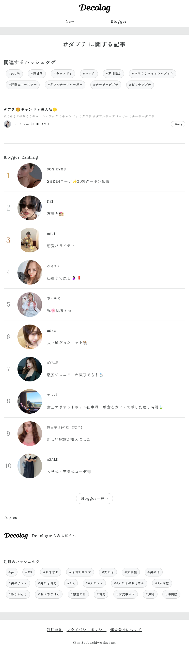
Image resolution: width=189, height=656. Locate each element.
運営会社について (126, 629)
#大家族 (131, 572)
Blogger (119, 21)
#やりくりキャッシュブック (152, 73)
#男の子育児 (47, 583)
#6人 (71, 583)
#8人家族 (162, 583)
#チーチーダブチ (106, 84)
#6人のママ (94, 583)
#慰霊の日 (78, 594)
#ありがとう (17, 594)
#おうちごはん (49, 594)
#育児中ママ (125, 594)
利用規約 (55, 629)
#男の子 (153, 572)
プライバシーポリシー (87, 629)
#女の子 (108, 572)
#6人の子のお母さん (129, 583)
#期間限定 (113, 73)
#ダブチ (85, 116)
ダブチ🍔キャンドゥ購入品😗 (31, 109)
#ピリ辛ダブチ (140, 84)
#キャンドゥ (62, 73)
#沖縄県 (171, 594)
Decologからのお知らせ (54, 535)
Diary (178, 124)
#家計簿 (37, 73)
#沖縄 (150, 594)
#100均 (14, 73)
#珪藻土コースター (22, 84)
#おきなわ (51, 572)
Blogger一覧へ (94, 498)
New (70, 21)
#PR (28, 572)
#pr (11, 572)
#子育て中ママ (80, 572)
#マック (89, 73)
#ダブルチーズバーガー (65, 84)
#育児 (101, 594)
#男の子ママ (17, 583)
